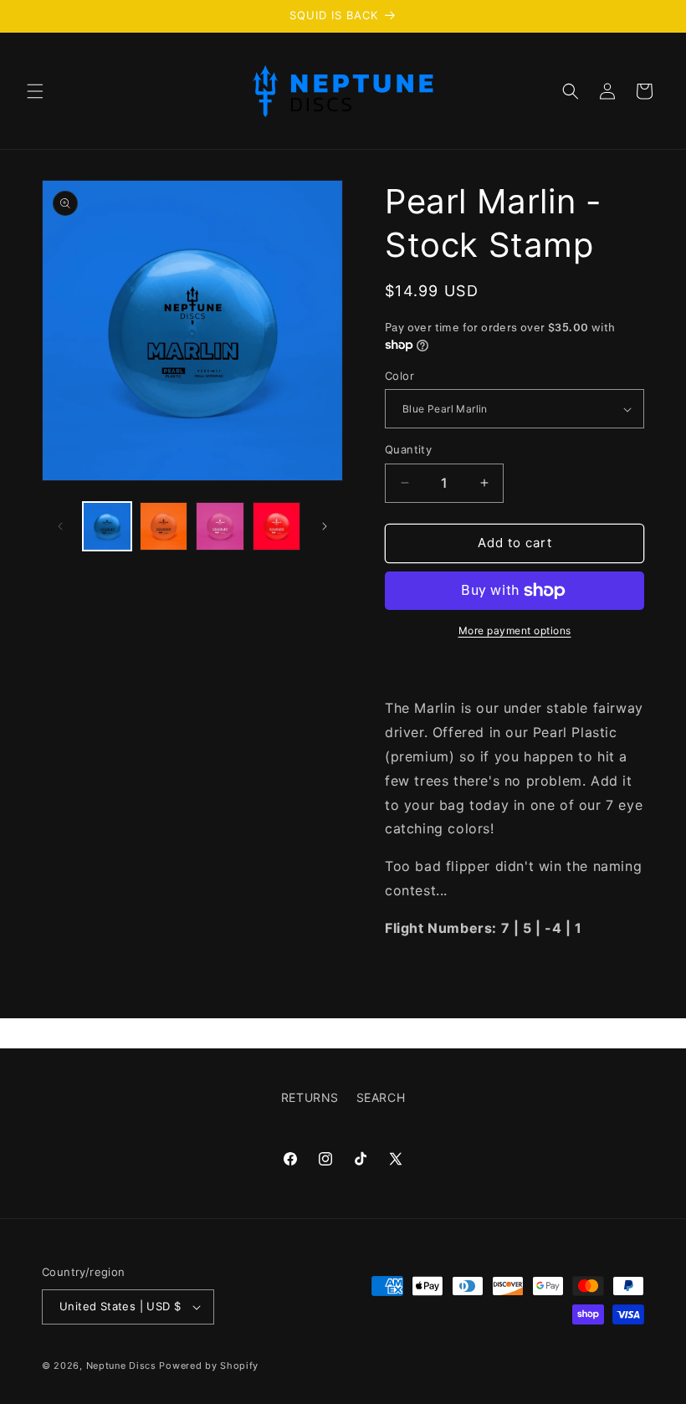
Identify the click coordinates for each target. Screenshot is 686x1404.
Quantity (408, 449)
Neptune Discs (121, 1365)
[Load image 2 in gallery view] (164, 526)
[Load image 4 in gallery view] (277, 526)
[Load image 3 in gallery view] (220, 526)
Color (399, 375)
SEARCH (381, 1097)
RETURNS (310, 1097)
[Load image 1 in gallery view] (107, 526)
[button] (35, 91)
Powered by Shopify (209, 1365)
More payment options (514, 630)
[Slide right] (324, 526)
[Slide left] (60, 526)
